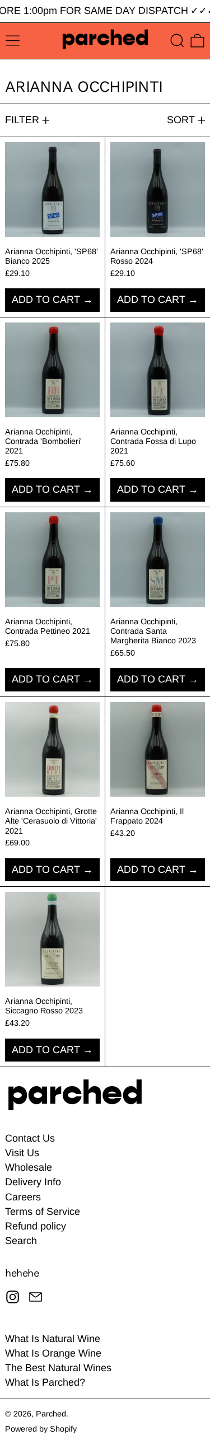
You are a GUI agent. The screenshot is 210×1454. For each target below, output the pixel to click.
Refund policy (35, 1226)
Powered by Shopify (41, 1428)
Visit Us (22, 1152)
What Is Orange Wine (53, 1353)
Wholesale (28, 1167)
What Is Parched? (45, 1382)
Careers (23, 1197)
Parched (51, 1413)
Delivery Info (33, 1181)
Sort (181, 119)
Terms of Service (42, 1211)
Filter (22, 119)
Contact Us (30, 1138)
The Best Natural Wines (58, 1367)
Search (21, 1240)
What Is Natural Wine (52, 1338)
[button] (177, 40)
